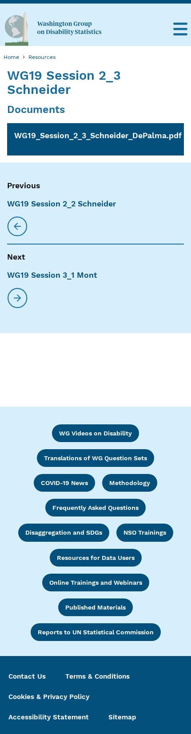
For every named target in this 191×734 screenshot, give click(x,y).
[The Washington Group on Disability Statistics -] (53, 28)
